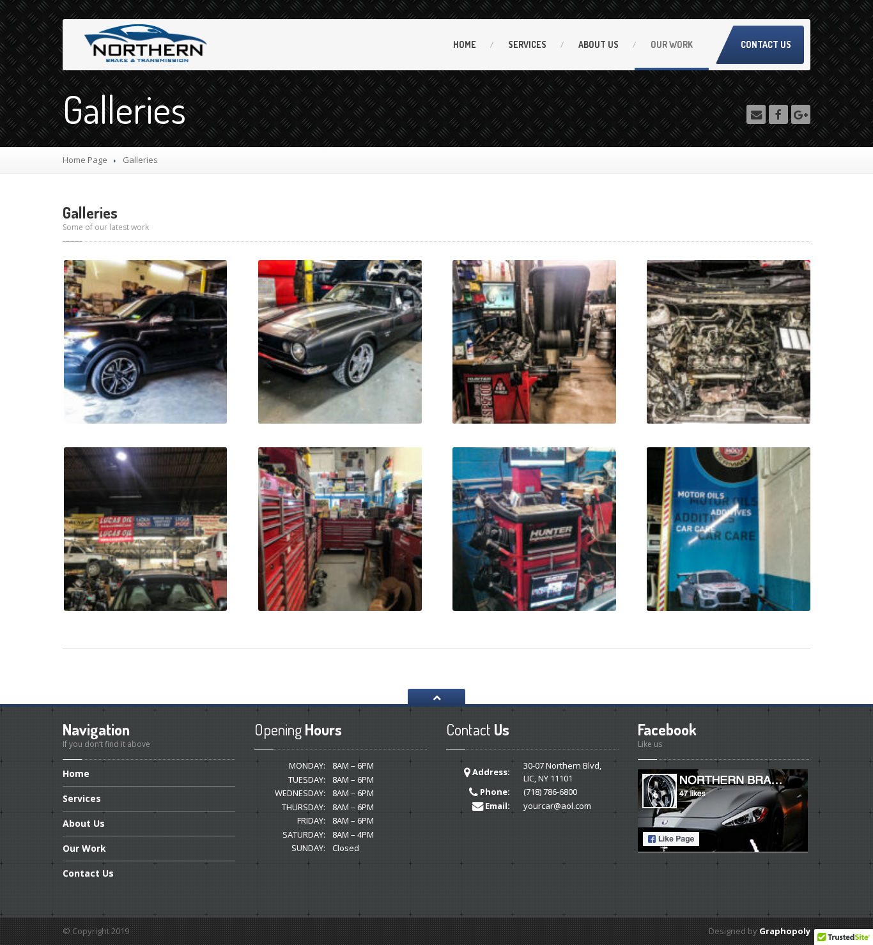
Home (464, 44)
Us (598, 44)
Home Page (85, 159)
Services (527, 44)
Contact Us (766, 44)
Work (672, 44)
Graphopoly (784, 931)
